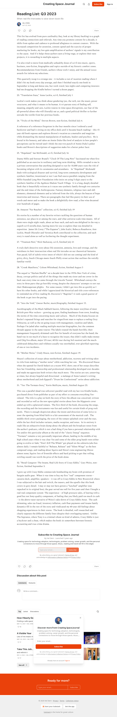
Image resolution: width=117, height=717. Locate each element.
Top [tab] (19, 611)
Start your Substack (52, 706)
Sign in (110, 4)
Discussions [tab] (34, 611)
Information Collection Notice (58, 654)
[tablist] (27, 583)
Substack (47, 712)
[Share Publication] (89, 4)
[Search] (84, 4)
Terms (62, 701)
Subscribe (98, 4)
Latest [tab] (25, 611)
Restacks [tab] (32, 583)
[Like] (19, 30)
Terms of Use (69, 652)
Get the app (69, 706)
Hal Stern (26, 23)
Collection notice (72, 701)
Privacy (55, 701)
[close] (80, 618)
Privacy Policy (75, 654)
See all (21, 665)
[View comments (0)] (24, 30)
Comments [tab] (22, 583)
